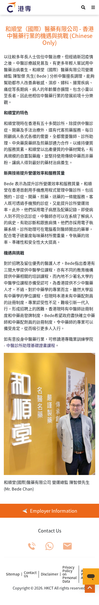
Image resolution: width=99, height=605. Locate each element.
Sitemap (13, 574)
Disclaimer (49, 574)
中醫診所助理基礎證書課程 (30, 345)
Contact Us (30, 574)
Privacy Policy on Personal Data (69, 574)
